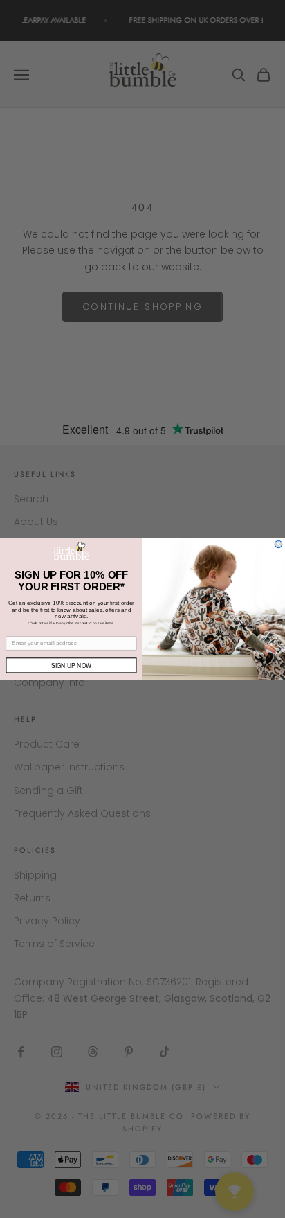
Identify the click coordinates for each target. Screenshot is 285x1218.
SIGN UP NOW (71, 665)
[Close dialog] (278, 544)
